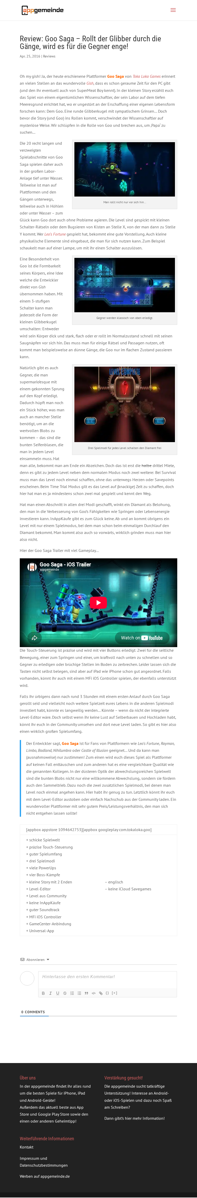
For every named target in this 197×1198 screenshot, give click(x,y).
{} (107, 993)
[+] (114, 993)
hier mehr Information (144, 1118)
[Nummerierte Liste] (72, 993)
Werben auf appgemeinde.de (45, 1176)
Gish (89, 83)
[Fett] (43, 993)
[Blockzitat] (86, 993)
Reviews (49, 56)
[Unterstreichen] (57, 993)
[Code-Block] (93, 993)
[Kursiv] (50, 993)
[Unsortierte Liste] (79, 993)
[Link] (100, 993)
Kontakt (26, 1147)
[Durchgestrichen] (64, 993)
